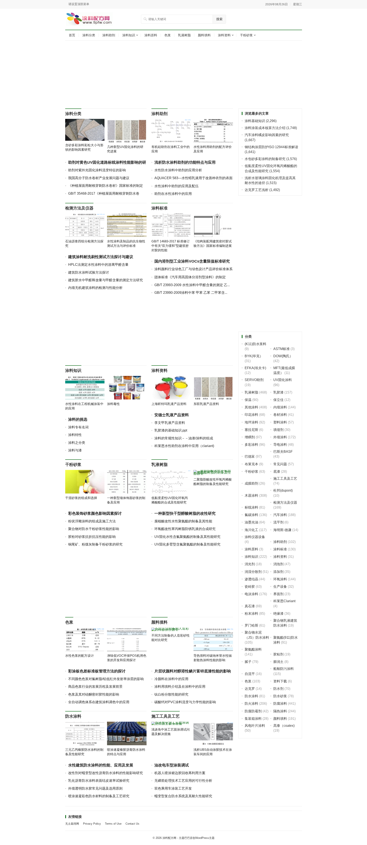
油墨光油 (251, 522)
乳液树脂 (184, 35)
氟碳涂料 (251, 515)
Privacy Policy (92, 823)
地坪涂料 (251, 422)
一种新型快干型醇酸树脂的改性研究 (185, 513)
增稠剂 (250, 437)
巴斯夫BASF (283, 451)
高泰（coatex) (284, 725)
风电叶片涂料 (255, 725)
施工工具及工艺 (165, 716)
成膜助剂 (251, 483)
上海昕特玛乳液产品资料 (168, 404)
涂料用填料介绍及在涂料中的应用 (179, 686)
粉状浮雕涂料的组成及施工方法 (92, 521)
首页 (72, 35)
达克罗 (250, 688)
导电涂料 (280, 444)
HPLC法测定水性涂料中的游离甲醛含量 (98, 264)
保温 (248, 400)
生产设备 (280, 586)
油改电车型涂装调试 (171, 765)
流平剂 (278, 522)
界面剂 (278, 594)
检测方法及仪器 (79, 208)
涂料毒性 (113, 404)
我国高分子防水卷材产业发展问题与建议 (98, 178)
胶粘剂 (278, 654)
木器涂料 (251, 495)
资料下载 (280, 681)
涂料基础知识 (255, 121)
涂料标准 (159, 208)
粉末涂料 (251, 613)
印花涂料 (251, 414)
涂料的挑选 (77, 419)
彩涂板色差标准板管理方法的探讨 (97, 671)
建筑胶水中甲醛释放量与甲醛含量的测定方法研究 (105, 280)
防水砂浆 (280, 696)
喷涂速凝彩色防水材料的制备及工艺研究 (98, 796)
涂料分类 (88, 35)
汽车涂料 (280, 515)
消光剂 (250, 564)
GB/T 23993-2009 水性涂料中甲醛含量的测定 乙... (192, 285)
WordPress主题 (205, 837)
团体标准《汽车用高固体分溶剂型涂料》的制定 (190, 277)
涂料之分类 (76, 442)
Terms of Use (113, 823)
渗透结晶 (251, 579)
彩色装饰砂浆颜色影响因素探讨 (95, 513)
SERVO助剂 (254, 380)
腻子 (248, 662)
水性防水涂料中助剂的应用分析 (178, 170)
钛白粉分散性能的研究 (171, 694)
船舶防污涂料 (283, 669)
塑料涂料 (280, 422)
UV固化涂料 (282, 380)
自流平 (250, 674)
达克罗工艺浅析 (256, 190)
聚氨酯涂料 (253, 649)
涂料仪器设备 (255, 537)
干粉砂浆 (246, 35)
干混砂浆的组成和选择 (81, 498)
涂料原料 (150, 35)
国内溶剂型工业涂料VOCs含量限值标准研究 (192, 261)
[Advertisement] (183, 74)
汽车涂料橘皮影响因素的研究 (267, 135)
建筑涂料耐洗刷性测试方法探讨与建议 (100, 257)
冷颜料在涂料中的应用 (171, 679)
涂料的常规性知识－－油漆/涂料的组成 (183, 438)
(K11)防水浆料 (255, 344)
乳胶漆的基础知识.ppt (170, 430)
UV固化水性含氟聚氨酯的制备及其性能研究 (187, 536)
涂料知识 (128, 35)
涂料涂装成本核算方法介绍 (265, 128)
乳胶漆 (278, 392)
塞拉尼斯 (251, 430)
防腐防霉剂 (253, 711)
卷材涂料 (280, 414)
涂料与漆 (75, 450)
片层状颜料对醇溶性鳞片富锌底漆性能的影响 (192, 671)
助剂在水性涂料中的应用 (173, 193)
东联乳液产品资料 (206, 404)
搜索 (219, 19)
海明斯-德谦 (282, 530)
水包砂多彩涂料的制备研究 (265, 159)
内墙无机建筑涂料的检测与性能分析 (95, 288)
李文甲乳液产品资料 (169, 423)
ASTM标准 (281, 349)
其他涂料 (251, 407)
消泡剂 (278, 564)
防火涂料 (251, 703)
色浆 (167, 35)
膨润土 (278, 662)
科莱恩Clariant (284, 601)
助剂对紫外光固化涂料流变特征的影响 (97, 170)
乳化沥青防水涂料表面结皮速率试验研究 (98, 780)
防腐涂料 (280, 703)
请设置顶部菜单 (78, 4)
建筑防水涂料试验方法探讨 (88, 272)
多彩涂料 (251, 444)
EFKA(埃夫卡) (255, 368)
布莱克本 (251, 464)
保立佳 (278, 400)
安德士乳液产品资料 (171, 415)
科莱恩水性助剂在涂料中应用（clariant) (184, 446)
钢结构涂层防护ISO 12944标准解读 (271, 147)
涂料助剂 (108, 35)
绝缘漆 (278, 613)
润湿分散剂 (253, 572)
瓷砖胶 (250, 586)
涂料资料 (224, 35)
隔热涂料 (280, 711)
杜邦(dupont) (283, 490)
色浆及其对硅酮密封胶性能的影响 (93, 694)
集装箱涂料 (253, 718)
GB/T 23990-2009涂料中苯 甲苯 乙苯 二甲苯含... (190, 292)
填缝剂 (278, 430)
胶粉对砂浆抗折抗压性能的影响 (92, 536)
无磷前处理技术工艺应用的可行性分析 (183, 780)
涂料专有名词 (78, 427)
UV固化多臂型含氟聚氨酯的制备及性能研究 (187, 544)
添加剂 (278, 572)
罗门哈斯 (251, 625)
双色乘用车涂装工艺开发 (173, 788)
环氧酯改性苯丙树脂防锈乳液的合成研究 (185, 529)
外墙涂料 (280, 437)
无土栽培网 (72, 823)
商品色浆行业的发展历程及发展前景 (95, 686)
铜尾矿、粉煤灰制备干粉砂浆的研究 (95, 544)
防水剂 (278, 688)
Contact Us (132, 823)
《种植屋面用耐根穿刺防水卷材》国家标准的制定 (105, 185)
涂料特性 (75, 435)
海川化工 (251, 530)
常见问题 (280, 464)
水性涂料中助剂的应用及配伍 (176, 186)
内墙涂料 (280, 407)
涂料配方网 (169, 837)
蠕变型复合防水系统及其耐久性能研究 (183, 796)
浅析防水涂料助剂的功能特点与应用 (185, 162)
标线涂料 (251, 507)
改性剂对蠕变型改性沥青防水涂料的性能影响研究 (105, 773)
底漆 (276, 471)
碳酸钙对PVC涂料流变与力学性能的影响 (185, 702)
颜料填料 (204, 35)
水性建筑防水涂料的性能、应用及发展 (100, 765)
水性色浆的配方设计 (79, 655)
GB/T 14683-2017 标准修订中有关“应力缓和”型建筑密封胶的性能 (170, 245)
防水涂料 (73, 716)
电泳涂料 (251, 594)
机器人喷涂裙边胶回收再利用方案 (179, 773)
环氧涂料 (280, 579)
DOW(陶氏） (283, 356)
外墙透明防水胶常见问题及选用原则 (95, 788)
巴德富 (250, 456)
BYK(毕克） (254, 356)
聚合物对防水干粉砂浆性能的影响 (93, 529)
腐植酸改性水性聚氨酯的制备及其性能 (183, 521)
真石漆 (250, 606)
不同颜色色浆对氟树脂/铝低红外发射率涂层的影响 (106, 679)
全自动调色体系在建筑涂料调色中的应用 (98, 702)
